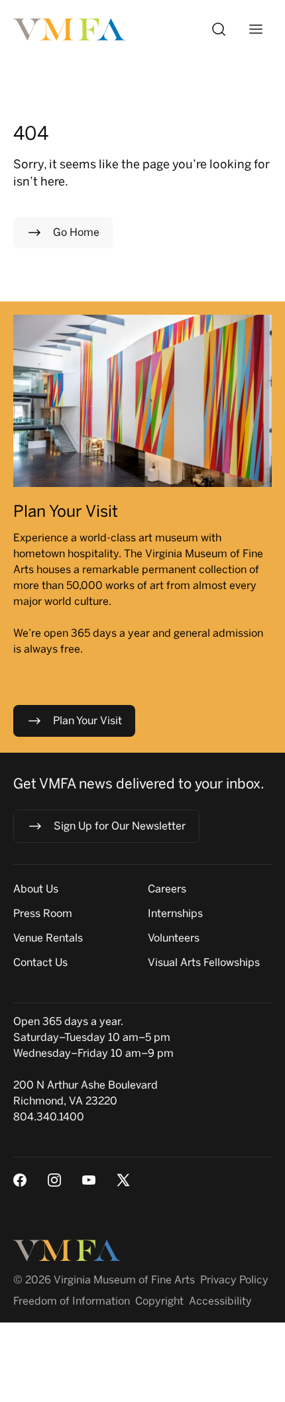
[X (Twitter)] (123, 1180)
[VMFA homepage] (70, 29)
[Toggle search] (219, 29)
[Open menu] (256, 29)
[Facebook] (20, 1180)
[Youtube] (88, 1180)
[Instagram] (54, 1180)
